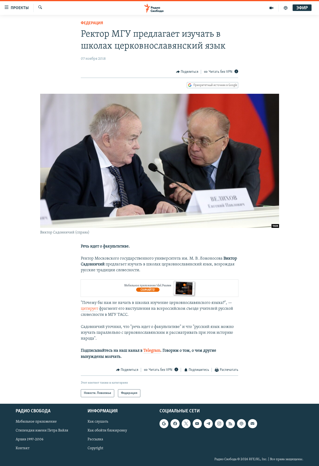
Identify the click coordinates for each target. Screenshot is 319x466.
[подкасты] (286, 7)
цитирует (89, 309)
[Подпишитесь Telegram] (208, 423)
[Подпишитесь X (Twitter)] (186, 423)
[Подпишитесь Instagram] (219, 423)
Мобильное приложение (36, 422)
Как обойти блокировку (107, 431)
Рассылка (95, 440)
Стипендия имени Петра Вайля (42, 431)
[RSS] (230, 423)
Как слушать (98, 422)
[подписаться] (252, 423)
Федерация (92, 23)
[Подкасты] (241, 423)
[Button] (187, 72)
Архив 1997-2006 (29, 440)
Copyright (95, 448)
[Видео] (271, 7)
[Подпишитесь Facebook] (174, 423)
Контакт (22, 448)
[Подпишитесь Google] (164, 423)
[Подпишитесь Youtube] (197, 423)
